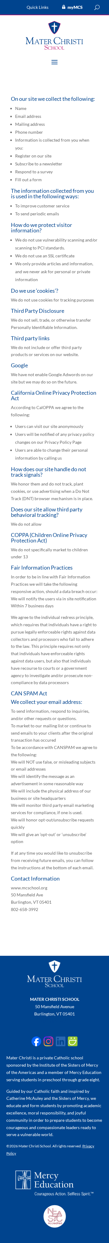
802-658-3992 (54, 1021)
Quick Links (37, 7)
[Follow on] (36, 1041)
